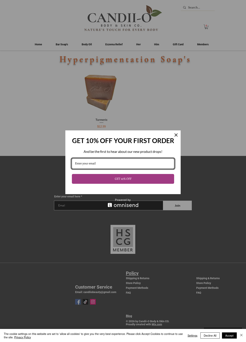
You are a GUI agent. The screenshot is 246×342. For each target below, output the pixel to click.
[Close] (176, 135)
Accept (229, 335)
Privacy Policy (22, 337)
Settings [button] (192, 335)
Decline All (210, 335)
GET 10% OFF (123, 179)
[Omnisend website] (123, 203)
